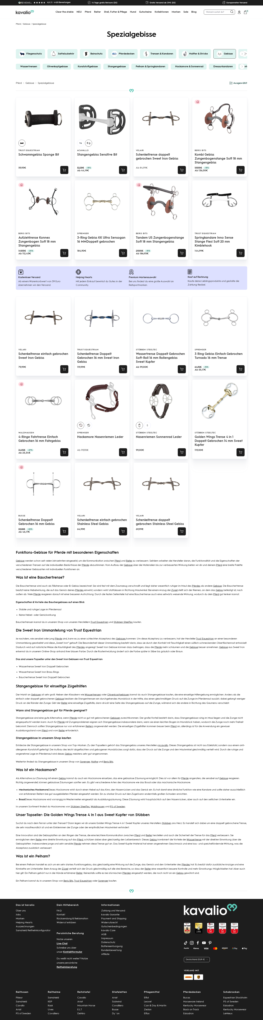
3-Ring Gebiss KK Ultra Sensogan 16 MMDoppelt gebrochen (101, 239)
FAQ (59, 911)
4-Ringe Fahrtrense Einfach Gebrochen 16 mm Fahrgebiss (39, 439)
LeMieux (228, 1013)
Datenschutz (108, 942)
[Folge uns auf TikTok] (186, 943)
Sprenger (83, 234)
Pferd (88, 12)
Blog (193, 12)
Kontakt (61, 915)
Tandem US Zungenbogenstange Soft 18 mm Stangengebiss (160, 239)
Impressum (107, 938)
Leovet (148, 1002)
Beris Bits (200, 150)
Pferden (73, 794)
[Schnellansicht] (64, 170)
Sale (185, 12)
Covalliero (53, 1013)
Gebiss (219, 590)
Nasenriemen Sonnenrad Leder (159, 437)
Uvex (51, 1009)
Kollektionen (162, 12)
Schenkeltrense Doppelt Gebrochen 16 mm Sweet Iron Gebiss (98, 358)
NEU (79, 12)
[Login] (239, 12)
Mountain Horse (86, 1005)
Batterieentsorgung (112, 946)
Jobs (18, 915)
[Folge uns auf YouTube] (204, 943)
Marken (176, 12)
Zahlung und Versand (113, 911)
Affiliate (105, 954)
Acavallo (83, 150)
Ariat (18, 1009)
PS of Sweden (117, 807)
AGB (103, 934)
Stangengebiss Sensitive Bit (97, 154)
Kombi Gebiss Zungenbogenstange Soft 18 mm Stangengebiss (218, 158)
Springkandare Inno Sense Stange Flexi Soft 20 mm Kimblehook (214, 241)
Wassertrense (194, 840)
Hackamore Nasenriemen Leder (100, 437)
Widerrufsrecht (109, 922)
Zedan (147, 1009)
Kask (50, 1005)
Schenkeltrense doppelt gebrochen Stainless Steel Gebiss (160, 522)
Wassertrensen (93, 695)
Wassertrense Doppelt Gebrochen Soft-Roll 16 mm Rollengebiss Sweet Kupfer (160, 358)
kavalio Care (108, 930)
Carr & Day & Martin (155, 1005)
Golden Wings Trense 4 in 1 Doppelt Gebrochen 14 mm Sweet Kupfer (219, 441)
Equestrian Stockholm (235, 998)
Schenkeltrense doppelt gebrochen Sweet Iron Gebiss (157, 156)
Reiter (97, 12)
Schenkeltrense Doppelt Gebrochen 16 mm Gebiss (36, 522)
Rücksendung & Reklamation (72, 918)
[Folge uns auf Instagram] (192, 943)
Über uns (21, 911)
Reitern (89, 726)
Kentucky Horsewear (194, 1005)
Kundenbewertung (111, 950)
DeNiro (81, 1013)
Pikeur (19, 998)
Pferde (85, 565)
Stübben (166, 823)
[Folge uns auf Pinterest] (210, 943)
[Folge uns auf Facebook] (198, 943)
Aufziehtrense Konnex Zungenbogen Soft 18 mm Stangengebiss (37, 241)
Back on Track (191, 1009)
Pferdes (196, 586)
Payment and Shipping (113, 918)
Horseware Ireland (193, 1002)
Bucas (186, 998)
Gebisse (26, 24)
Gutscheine (145, 12)
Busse (115, 1009)
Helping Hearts (24, 922)
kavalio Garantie (110, 915)
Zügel (174, 590)
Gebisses (121, 639)
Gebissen (36, 695)
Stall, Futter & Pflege (115, 12)
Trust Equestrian (29, 150)
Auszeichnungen (25, 926)
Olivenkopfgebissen (118, 695)
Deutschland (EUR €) (195, 960)
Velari (140, 150)
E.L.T (79, 1009)
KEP (50, 1002)
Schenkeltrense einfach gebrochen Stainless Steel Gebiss (102, 522)
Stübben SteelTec (146, 350)
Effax (147, 1013)
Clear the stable (65, 12)
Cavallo (20, 1005)
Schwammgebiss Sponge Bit (38, 154)
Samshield (21, 1002)
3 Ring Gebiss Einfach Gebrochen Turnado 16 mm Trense (219, 356)
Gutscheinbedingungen (114, 926)
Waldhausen (26, 433)
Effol (146, 998)
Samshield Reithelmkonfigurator (33, 930)
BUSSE (21, 516)
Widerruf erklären (66, 922)
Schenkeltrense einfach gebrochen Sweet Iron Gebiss (43, 356)
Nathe (94, 762)
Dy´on (115, 1013)
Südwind (116, 1002)
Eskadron (188, 1013)
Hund (133, 12)
